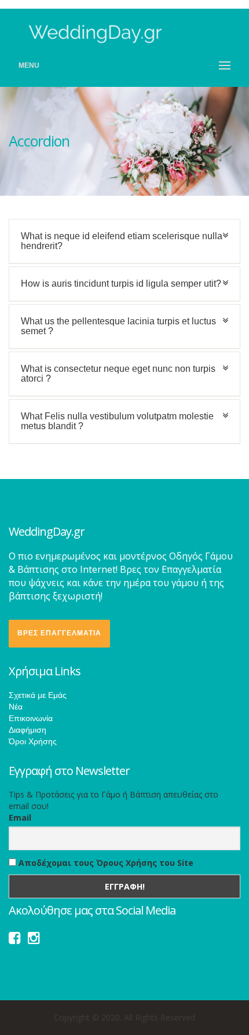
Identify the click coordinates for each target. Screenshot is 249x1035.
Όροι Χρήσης (33, 741)
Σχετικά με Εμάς (38, 695)
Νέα (16, 706)
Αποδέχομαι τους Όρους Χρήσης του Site (104, 862)
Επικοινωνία (31, 718)
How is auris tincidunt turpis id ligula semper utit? (121, 283)
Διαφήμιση (27, 729)
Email (20, 817)
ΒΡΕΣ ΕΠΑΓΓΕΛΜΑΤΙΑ (59, 633)
